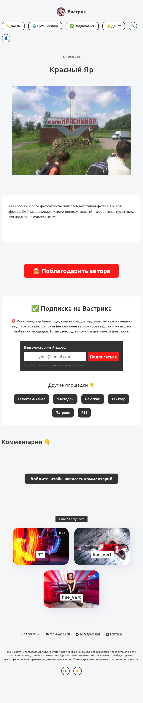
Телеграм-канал (31, 399)
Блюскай (92, 399)
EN (65, 671)
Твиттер (118, 399)
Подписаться (103, 357)
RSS (84, 412)
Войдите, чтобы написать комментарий (71, 478)
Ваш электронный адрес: (45, 347)
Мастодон (65, 399)
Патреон (63, 412)
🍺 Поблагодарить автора (71, 271)
